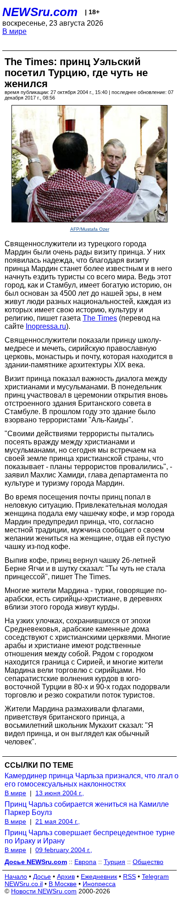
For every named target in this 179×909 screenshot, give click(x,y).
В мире (14, 31)
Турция (114, 861)
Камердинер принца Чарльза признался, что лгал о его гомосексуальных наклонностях (92, 780)
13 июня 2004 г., (59, 793)
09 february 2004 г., (63, 850)
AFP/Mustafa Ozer (89, 229)
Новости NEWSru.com (44, 891)
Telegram (155, 876)
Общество (148, 861)
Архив (66, 876)
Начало (16, 876)
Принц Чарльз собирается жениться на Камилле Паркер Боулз (87, 808)
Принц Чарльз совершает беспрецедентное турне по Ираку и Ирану (90, 837)
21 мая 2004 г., (57, 821)
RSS (129, 876)
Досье (42, 876)
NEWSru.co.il (24, 883)
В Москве (63, 883)
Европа (85, 861)
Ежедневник (99, 876)
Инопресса (99, 883)
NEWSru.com (40, 12)
